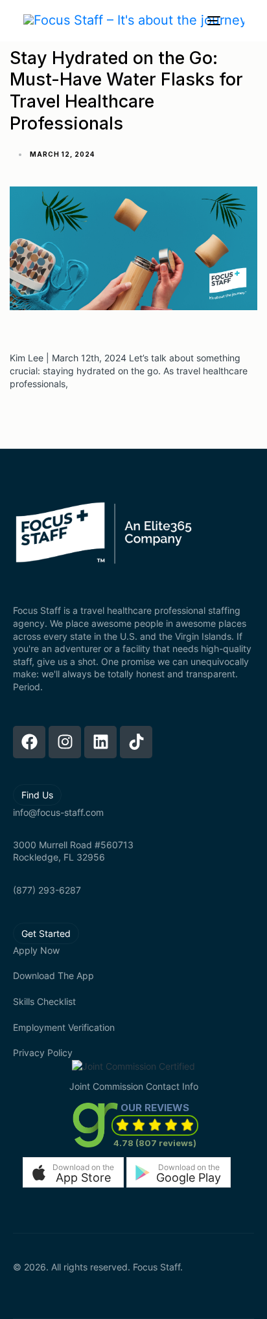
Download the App (53, 975)
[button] (73, 1172)
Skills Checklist (44, 1001)
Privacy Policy (43, 1052)
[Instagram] (65, 742)
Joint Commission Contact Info (133, 1086)
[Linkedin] (100, 742)
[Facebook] (29, 742)
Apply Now (36, 950)
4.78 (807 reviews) (154, 1143)
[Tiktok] (136, 742)
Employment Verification (64, 1027)
